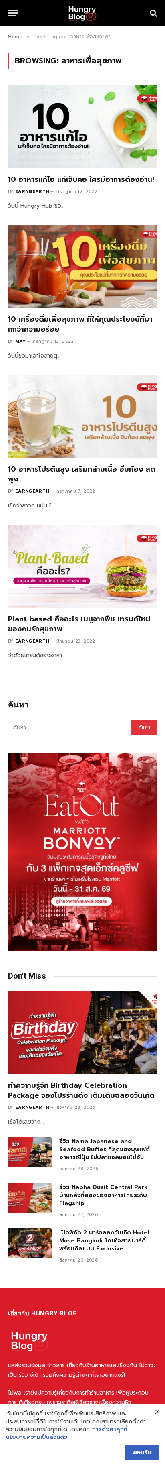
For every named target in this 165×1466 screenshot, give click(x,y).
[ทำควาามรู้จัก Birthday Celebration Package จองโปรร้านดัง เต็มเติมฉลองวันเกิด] (82, 1032)
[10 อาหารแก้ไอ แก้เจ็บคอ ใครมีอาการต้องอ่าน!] (82, 126)
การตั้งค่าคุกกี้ (109, 1429)
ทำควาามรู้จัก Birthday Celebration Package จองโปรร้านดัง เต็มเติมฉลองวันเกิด (81, 1090)
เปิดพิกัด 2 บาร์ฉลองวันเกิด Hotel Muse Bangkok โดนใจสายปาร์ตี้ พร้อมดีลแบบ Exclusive (104, 1240)
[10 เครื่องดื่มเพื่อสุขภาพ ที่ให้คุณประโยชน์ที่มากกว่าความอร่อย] (82, 266)
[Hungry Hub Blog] (82, 13)
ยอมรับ (142, 1452)
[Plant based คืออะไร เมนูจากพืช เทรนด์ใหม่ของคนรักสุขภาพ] (82, 566)
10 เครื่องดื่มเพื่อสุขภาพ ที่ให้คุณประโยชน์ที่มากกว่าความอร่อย (80, 324)
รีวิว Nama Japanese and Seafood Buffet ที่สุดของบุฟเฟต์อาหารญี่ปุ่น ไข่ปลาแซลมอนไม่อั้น (104, 1149)
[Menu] (13, 13)
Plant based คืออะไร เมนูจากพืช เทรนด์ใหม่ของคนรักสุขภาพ (79, 623)
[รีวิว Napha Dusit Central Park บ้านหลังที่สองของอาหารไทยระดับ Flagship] (30, 1198)
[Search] (152, 13)
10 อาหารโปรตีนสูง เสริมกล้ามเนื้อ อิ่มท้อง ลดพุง (81, 474)
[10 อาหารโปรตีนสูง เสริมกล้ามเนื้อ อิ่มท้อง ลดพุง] (82, 416)
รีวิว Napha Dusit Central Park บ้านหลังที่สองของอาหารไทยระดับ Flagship (103, 1195)
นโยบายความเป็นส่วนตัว (36, 1437)
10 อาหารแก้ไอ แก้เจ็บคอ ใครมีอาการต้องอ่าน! (81, 179)
